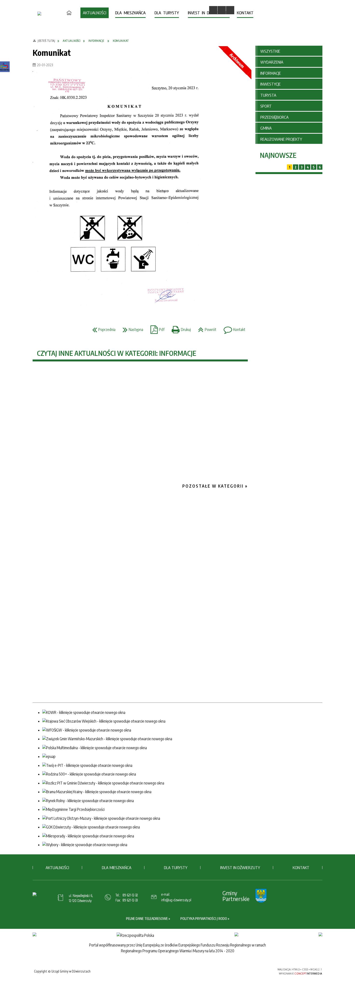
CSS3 (247, 971)
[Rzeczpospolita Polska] (135, 935)
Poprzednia (102, 328)
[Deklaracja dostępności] (230, 10)
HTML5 (240, 971)
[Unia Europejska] (320, 934)
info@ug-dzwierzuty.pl (176, 900)
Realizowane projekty (281, 139)
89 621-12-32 (130, 895)
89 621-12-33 (130, 900)
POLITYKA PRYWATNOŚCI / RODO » (204, 918)
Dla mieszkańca (116, 867)
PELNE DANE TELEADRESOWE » (148, 918)
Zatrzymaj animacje (213, 10)
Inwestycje (270, 84)
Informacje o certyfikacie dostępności (179, 972)
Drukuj (180, 328)
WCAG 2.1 (263, 971)
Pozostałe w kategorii (213, 486)
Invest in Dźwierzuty (240, 867)
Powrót (206, 328)
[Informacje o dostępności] (222, 10)
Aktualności (57, 867)
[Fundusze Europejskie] (34, 934)
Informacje (270, 73)
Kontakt (233, 328)
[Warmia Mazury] (236, 934)
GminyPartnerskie (235, 895)
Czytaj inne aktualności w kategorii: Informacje (116, 353)
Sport (266, 106)
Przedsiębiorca (274, 117)
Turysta (268, 95)
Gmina (266, 128)
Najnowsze (278, 155)
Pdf (156, 328)
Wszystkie (270, 51)
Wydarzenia (271, 62)
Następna (131, 328)
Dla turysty (175, 867)
